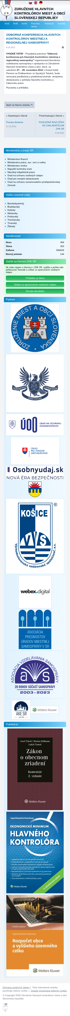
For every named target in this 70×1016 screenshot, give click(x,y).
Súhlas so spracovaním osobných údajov (35, 284)
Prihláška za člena (35, 278)
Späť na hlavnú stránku (18, 105)
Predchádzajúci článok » (51, 124)
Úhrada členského (35, 291)
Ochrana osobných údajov (16, 987)
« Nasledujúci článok (16, 121)
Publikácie (49, 24)
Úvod (7, 24)
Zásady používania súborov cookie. (49, 990)
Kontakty (61, 24)
